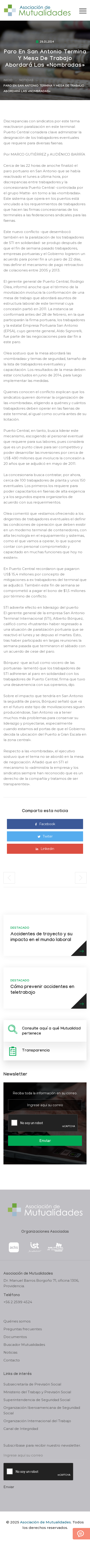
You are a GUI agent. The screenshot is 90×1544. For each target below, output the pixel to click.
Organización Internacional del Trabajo (37, 1421)
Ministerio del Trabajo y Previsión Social (37, 1392)
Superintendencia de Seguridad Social (36, 1400)
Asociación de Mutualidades (45, 1522)
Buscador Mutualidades (24, 1344)
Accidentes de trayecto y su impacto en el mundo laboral (41, 937)
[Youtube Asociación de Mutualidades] (49, 1535)
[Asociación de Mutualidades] (37, 10)
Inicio (7, 80)
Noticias (26, 80)
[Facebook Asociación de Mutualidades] (40, 1535)
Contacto (11, 1360)
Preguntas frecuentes (22, 1329)
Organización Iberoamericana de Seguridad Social (41, 1410)
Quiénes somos (16, 1321)
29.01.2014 (47, 42)
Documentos (15, 1337)
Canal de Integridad (20, 1428)
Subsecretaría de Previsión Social (32, 1384)
